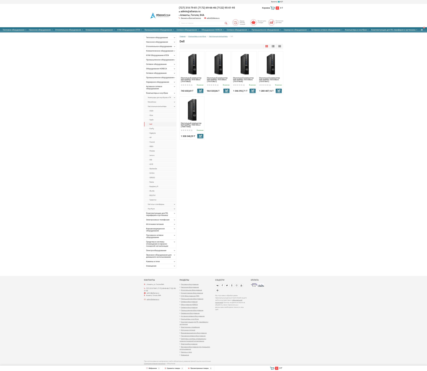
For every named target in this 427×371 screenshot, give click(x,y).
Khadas (152, 151)
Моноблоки (152, 102)
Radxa (151, 182)
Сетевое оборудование (187, 30)
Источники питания (155, 224)
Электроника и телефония (157, 220)
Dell (150, 124)
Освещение (151, 266)
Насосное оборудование (40, 30)
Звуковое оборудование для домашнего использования (158, 256)
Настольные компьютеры (157, 106)
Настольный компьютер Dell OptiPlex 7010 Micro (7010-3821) (217, 79)
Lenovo (151, 155)
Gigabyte (152, 133)
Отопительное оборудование (68, 30)
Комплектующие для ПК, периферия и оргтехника (393, 30)
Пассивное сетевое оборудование (154, 236)
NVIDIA (151, 173)
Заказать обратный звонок (191, 18)
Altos (151, 115)
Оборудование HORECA (211, 30)
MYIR (151, 164)
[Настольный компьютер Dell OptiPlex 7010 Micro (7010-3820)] (192, 65)
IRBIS (151, 146)
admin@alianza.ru (213, 18)
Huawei (152, 142)
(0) (191, 85)
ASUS (151, 111)
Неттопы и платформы (156, 204)
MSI (150, 160)
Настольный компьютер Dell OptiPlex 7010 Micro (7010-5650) (243, 79)
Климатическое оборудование (99, 30)
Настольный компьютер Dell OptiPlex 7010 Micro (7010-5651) (269, 79)
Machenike (153, 169)
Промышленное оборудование (158, 30)
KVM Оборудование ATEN (128, 30)
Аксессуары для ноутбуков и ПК (159, 97)
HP (150, 137)
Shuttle (151, 191)
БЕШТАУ (152, 195)
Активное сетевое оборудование (325, 30)
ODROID (152, 177)
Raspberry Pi (153, 186)
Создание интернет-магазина (154, 363)
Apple (151, 120)
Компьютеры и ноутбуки (356, 30)
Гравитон (152, 200)
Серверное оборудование (295, 30)
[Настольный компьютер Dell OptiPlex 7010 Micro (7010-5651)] (270, 65)
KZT (277, 2)
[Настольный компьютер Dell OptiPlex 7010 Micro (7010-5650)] (244, 65)
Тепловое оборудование (13, 30)
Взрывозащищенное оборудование (155, 229)
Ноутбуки (151, 209)
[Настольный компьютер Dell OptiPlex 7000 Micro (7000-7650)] (192, 110)
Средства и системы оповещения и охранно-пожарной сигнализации (157, 244)
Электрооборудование (156, 250)
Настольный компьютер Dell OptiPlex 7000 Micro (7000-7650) (191, 125)
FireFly (151, 128)
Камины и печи (153, 261)
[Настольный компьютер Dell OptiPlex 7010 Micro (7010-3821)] (218, 65)
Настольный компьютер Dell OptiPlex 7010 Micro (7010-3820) (191, 79)
